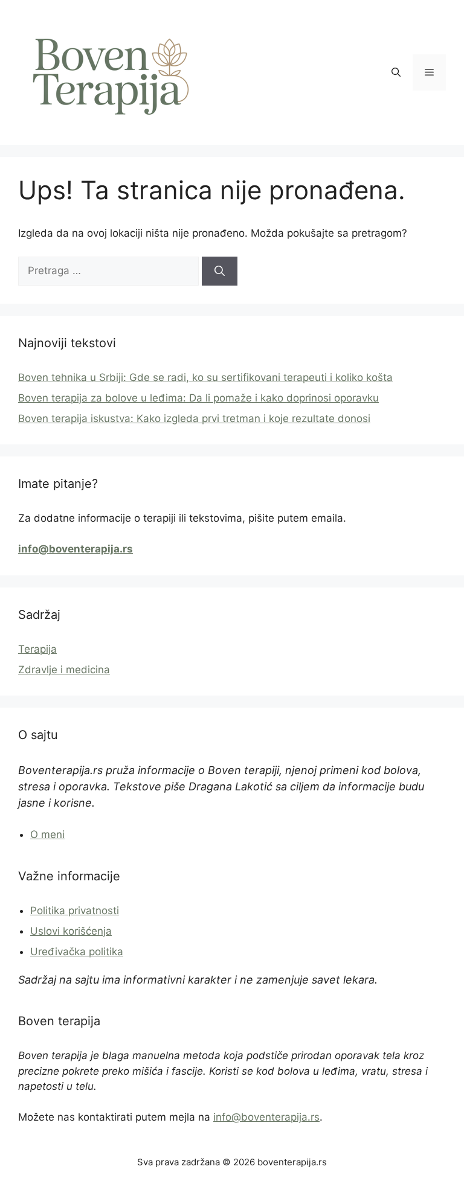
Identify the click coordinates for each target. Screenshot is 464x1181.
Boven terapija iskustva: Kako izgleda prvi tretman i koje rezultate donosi (194, 418)
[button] (396, 72)
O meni (47, 834)
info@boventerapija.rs (266, 1117)
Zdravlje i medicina (64, 670)
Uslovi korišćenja (71, 931)
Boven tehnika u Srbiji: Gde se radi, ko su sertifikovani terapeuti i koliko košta (205, 377)
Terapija (37, 649)
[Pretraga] (219, 271)
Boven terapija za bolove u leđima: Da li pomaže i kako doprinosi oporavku (198, 398)
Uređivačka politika (76, 952)
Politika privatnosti (74, 910)
